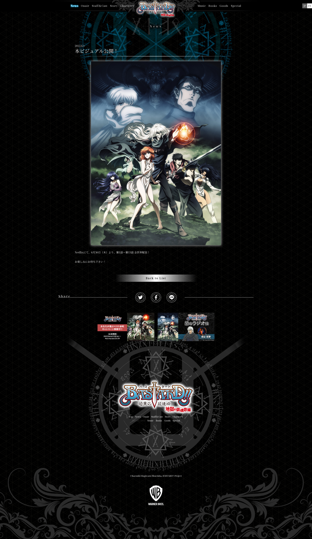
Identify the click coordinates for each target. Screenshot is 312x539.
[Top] (156, 15)
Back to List (156, 278)
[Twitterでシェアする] (140, 297)
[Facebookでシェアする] (156, 297)
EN (309, 5)
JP (305, 5)
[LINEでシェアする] (171, 297)
